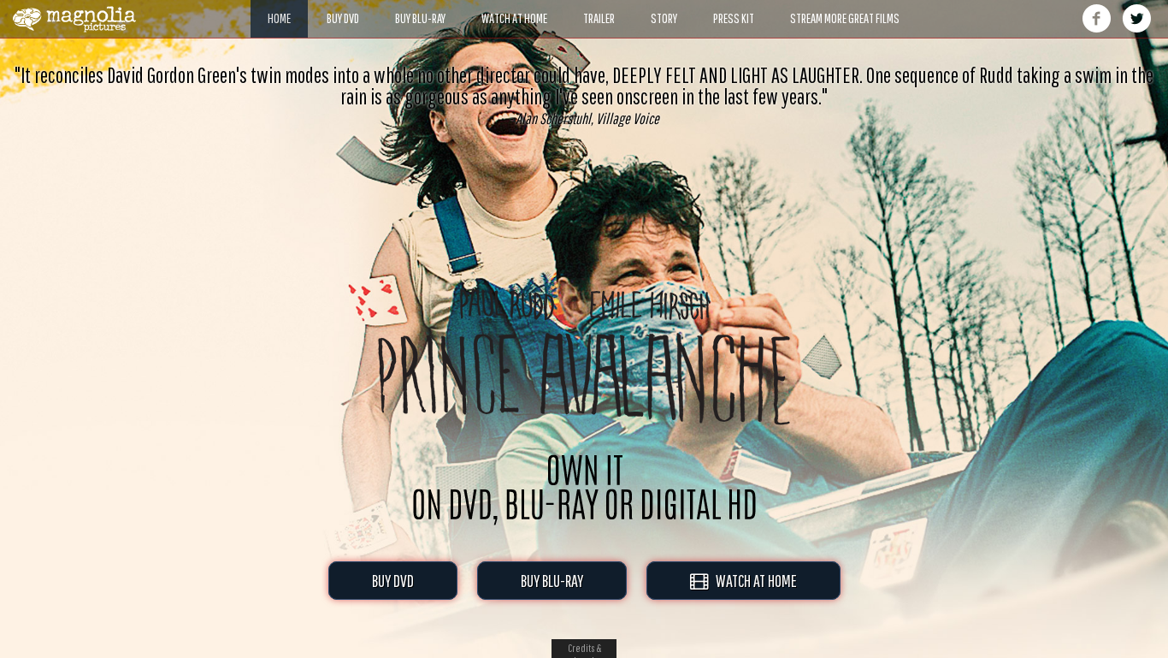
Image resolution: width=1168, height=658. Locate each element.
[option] (584, 95)
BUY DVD (393, 580)
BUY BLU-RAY (552, 580)
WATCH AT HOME (752, 580)
